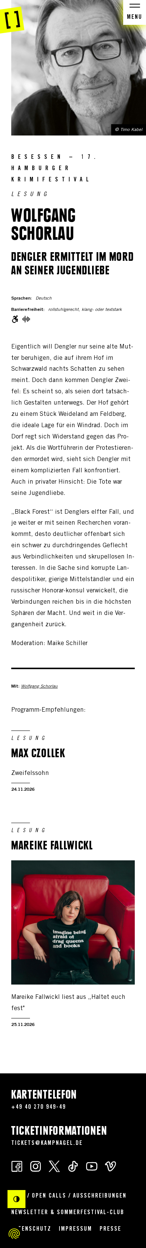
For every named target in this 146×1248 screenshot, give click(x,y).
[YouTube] (91, 1166)
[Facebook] (16, 1166)
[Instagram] (35, 1166)
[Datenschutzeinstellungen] (14, 1233)
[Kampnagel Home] (12, 17)
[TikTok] (73, 1166)
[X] (54, 1166)
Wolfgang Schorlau (39, 686)
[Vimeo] (110, 1166)
